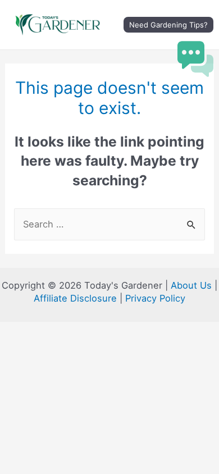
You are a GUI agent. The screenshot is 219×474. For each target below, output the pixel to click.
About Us (191, 285)
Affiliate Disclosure (75, 298)
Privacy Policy (155, 298)
